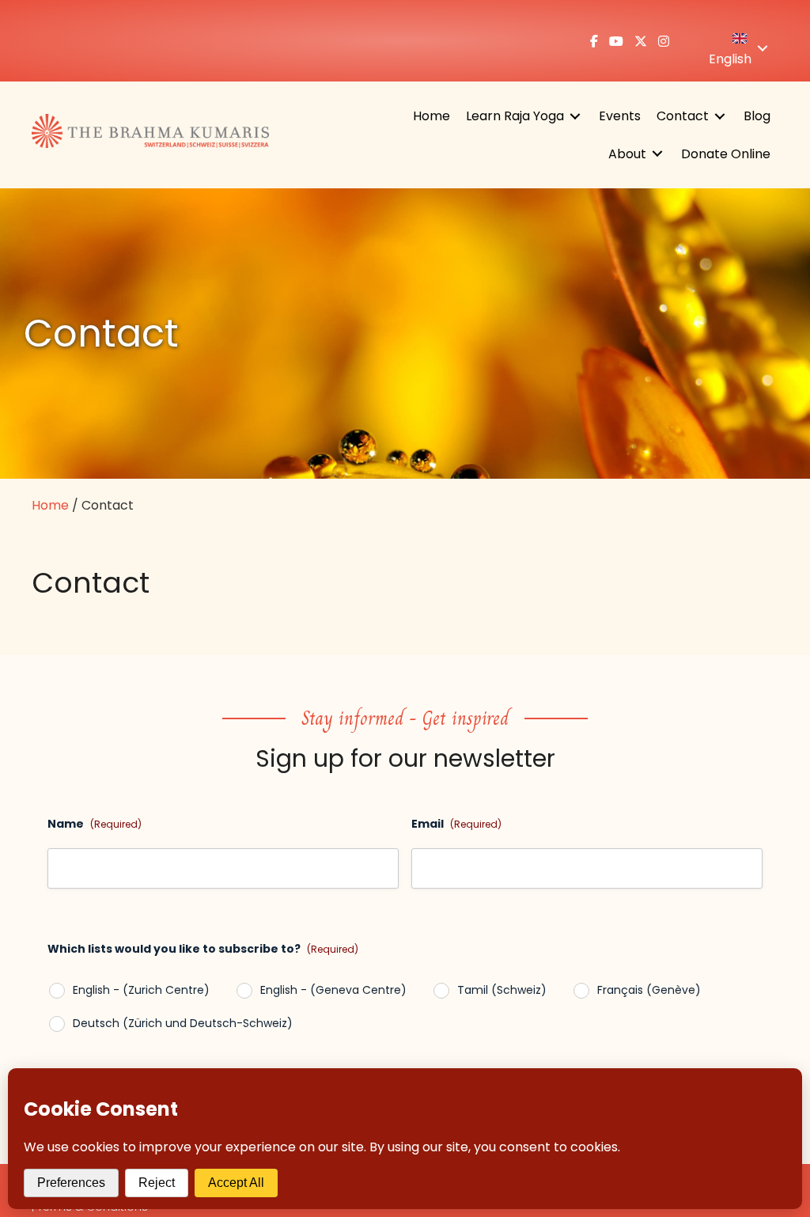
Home (50, 505)
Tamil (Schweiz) (502, 990)
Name (94, 824)
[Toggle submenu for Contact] (719, 116)
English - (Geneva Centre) (333, 990)
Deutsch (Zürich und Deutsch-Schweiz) (183, 1023)
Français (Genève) (649, 990)
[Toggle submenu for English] (762, 49)
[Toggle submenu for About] (657, 154)
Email (456, 824)
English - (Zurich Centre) (141, 990)
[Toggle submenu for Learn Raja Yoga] (575, 116)
